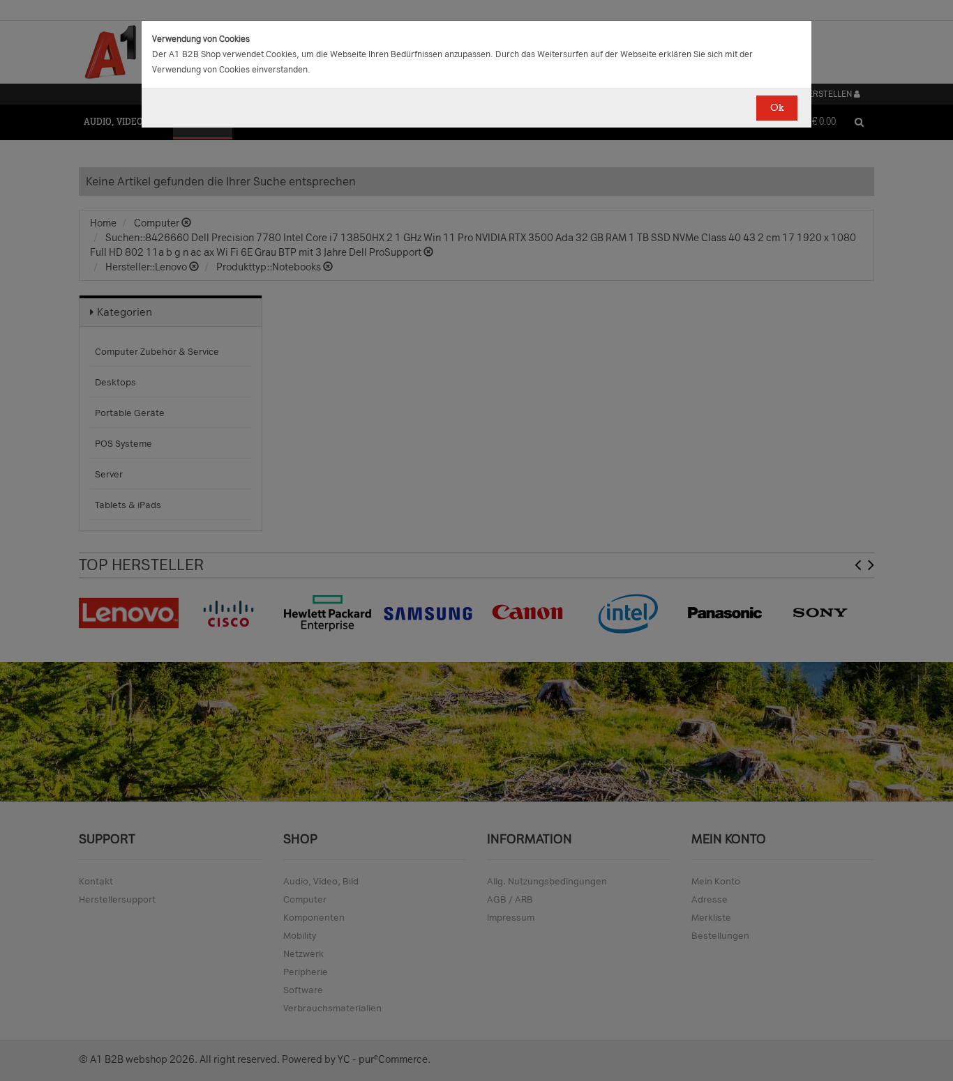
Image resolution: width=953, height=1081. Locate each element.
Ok (776, 108)
